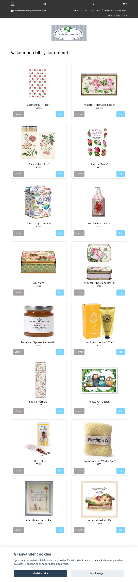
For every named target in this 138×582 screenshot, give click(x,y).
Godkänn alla (40, 573)
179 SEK (39, 523)
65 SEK (99, 464)
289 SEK (99, 404)
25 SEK (99, 523)
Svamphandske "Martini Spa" (99, 461)
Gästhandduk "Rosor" (38, 104)
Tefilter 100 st (38, 461)
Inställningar (97, 573)
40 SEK (39, 167)
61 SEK (39, 345)
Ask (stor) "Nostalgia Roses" (99, 104)
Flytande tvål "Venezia (99, 223)
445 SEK (39, 404)
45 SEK (99, 167)
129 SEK (99, 108)
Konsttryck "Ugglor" (99, 401)
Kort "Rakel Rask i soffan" (99, 520)
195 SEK (39, 286)
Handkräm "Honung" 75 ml (99, 342)
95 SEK (39, 108)
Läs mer (18, 114)
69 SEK (39, 226)
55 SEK (39, 464)
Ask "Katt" (38, 282)
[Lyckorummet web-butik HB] (68, 32)
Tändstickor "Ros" (39, 164)
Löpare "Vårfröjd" (38, 401)
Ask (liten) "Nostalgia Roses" (99, 282)
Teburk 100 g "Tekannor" (39, 223)
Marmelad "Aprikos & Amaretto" (39, 342)
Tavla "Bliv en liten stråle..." (38, 520)
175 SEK (99, 345)
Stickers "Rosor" (99, 164)
